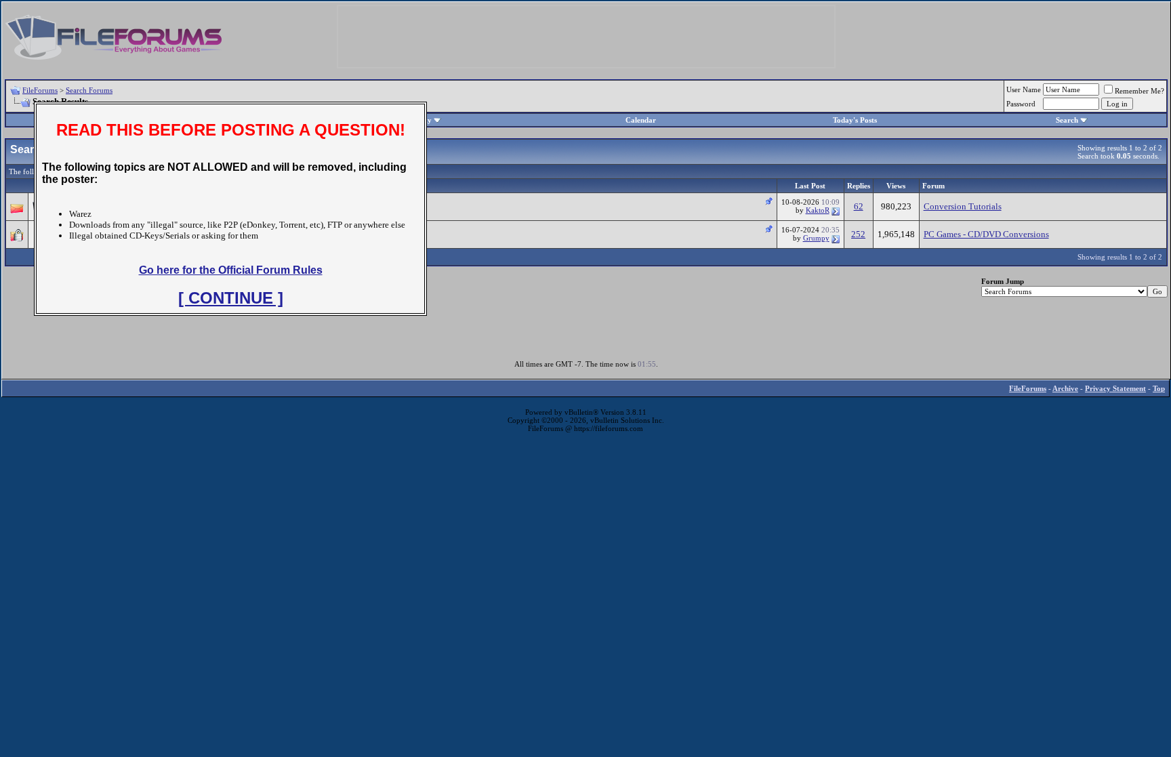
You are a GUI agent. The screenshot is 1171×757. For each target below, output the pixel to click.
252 (858, 234)
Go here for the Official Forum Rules (231, 270)
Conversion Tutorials (963, 206)
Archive (1065, 388)
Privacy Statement (1115, 388)
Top (1159, 388)
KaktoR (817, 210)
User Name (1023, 89)
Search (1067, 120)
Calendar (640, 120)
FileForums (40, 90)
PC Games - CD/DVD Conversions (986, 234)
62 (858, 206)
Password (1020, 104)
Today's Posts (855, 120)
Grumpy (816, 238)
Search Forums (89, 90)
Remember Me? (1139, 91)
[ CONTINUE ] (230, 298)
